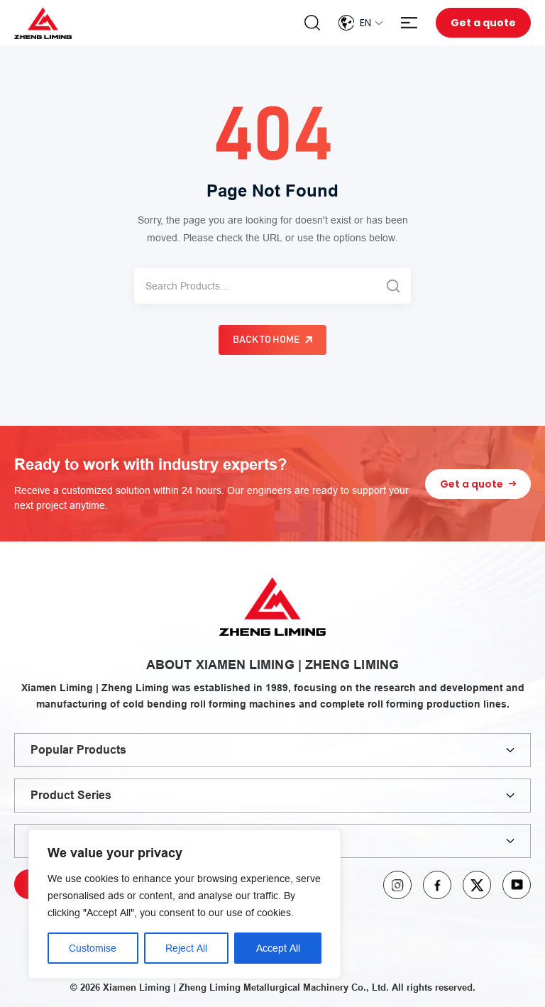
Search (312, 23)
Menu (409, 23)
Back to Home (266, 340)
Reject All (186, 948)
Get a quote (483, 23)
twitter (477, 885)
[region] (184, 904)
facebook (437, 885)
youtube (516, 885)
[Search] (393, 286)
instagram (397, 885)
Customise (92, 948)
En (365, 23)
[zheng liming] (43, 23)
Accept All (278, 948)
